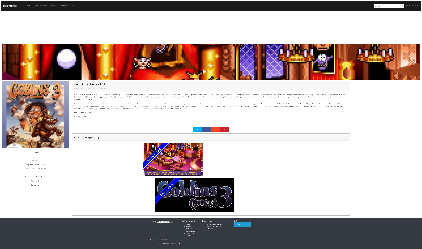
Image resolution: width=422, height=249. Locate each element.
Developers (190, 231)
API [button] (73, 6)
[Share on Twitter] (197, 129)
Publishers (190, 233)
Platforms (189, 229)
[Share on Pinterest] (224, 129)
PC (39, 161)
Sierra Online (40, 173)
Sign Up (415, 6)
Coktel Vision (40, 169)
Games (188, 226)
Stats (188, 236)
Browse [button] (27, 6)
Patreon (64, 6)
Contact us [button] (242, 225)
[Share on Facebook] (206, 129)
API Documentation (214, 224)
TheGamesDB (10, 6)
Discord (54, 6)
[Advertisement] (211, 27)
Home (188, 224)
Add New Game (41, 6)
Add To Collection (35, 152)
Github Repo (211, 229)
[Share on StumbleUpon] (215, 129)
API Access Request (215, 226)
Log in (407, 6)
